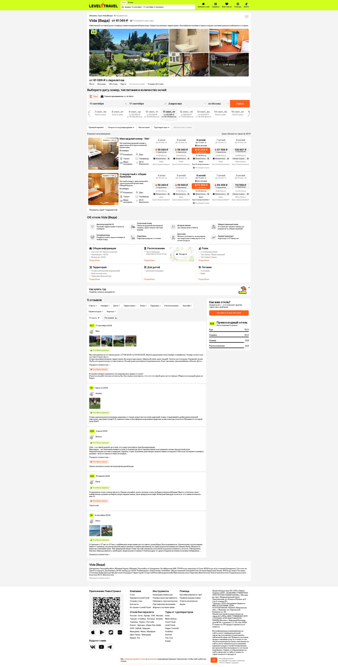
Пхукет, (142, 622)
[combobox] (219, 103)
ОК (214, 660)
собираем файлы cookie (135, 659)
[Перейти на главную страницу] (103, 5)
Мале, (143, 631)
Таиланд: (134, 622)
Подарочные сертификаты (165, 598)
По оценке (109, 318)
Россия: (133, 616)
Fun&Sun (169, 631)
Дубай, (138, 628)
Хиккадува (146, 635)
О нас (132, 595)
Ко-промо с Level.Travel (140, 607)
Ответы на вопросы (189, 601)
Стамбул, (142, 619)
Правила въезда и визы (190, 598)
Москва (159, 616)
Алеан (168, 641)
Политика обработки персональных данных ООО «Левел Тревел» (228, 662)
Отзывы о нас (136, 601)
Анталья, (151, 619)
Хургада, (141, 625)
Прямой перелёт (96, 127)
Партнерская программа (164, 604)
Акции (182, 604)
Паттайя (150, 622)
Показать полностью (98, 365)
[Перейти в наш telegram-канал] (110, 647)
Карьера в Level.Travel (139, 598)
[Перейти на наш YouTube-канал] (101, 647)
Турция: (133, 619)
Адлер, (147, 616)
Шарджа (146, 628)
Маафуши (151, 631)
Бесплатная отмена (183, 127)
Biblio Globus (171, 619)
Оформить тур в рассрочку (165, 601)
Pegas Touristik (172, 628)
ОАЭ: (132, 628)
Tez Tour (169, 638)
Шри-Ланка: (135, 635)
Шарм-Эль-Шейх (153, 625)
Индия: (133, 638)
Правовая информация (222, 658)
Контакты (134, 604)
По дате (93, 318)
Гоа (138, 638)
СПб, (153, 616)
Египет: (133, 625)
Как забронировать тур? (191, 595)
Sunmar (168, 635)
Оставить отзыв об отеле (229, 313)
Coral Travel (170, 622)
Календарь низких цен (163, 595)
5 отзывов (94, 300)
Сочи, (140, 616)
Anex (167, 615)
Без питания (144, 127)
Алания (159, 619)
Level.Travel (170, 625)
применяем (152, 659)
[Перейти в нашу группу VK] (93, 647)
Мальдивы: (135, 631)
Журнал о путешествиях (164, 607)
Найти (239, 103)
